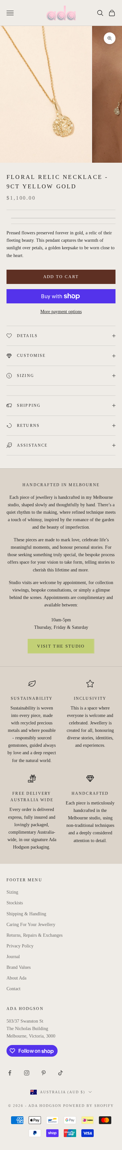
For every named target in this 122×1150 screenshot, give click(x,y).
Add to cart (61, 276)
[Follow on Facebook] (10, 1073)
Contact (13, 988)
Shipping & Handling (26, 913)
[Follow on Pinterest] (43, 1073)
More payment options (61, 311)
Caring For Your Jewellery (31, 924)
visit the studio (61, 646)
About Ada (16, 978)
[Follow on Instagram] (26, 1073)
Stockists (15, 902)
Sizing (12, 892)
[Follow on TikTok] (60, 1073)
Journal (13, 956)
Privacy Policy (20, 946)
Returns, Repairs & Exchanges (34, 935)
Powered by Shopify (88, 1106)
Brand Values (19, 967)
